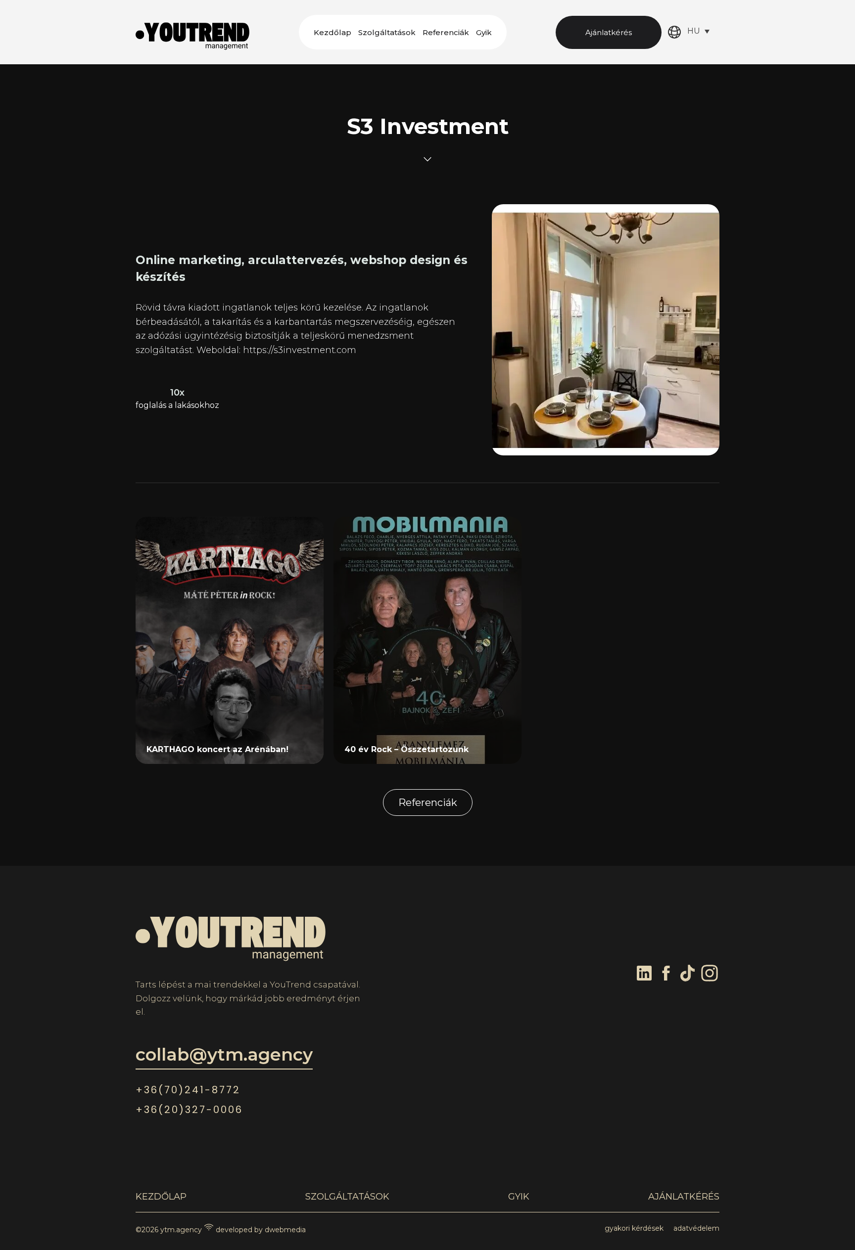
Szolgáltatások (387, 32)
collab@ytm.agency (224, 1054)
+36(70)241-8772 (188, 1090)
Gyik (484, 32)
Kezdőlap (332, 32)
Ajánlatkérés (608, 32)
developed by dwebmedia (260, 1229)
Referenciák (446, 32)
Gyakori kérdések (634, 1228)
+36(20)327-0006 (189, 1109)
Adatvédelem (696, 1228)
